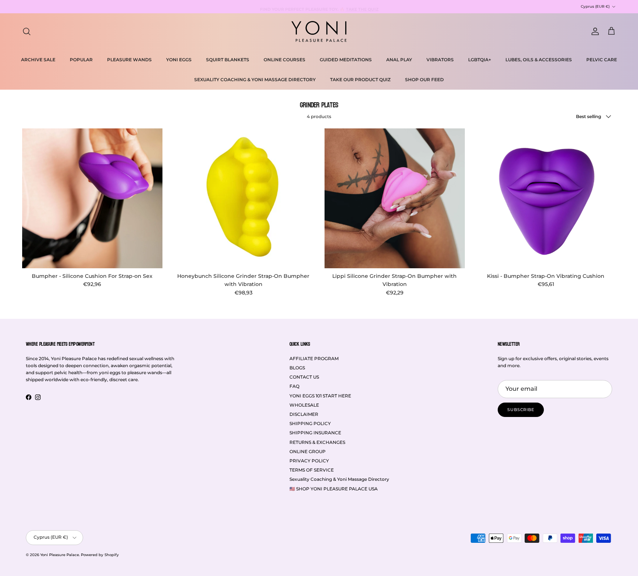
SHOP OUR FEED (424, 79)
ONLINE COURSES (284, 59)
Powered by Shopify (100, 554)
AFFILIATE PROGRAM (314, 358)
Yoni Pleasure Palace (59, 554)
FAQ (294, 386)
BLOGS (297, 367)
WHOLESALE (304, 405)
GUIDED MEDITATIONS (346, 59)
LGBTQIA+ (479, 59)
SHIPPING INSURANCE (315, 432)
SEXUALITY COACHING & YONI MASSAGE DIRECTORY (255, 79)
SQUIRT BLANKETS (227, 59)
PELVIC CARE (601, 59)
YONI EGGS (179, 59)
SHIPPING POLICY (310, 423)
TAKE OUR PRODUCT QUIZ (360, 79)
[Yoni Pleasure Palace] (319, 31)
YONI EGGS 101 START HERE (320, 396)
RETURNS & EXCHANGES (317, 442)
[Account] (594, 31)
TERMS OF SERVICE (311, 470)
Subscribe (520, 409)
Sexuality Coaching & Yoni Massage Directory (339, 479)
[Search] (26, 31)
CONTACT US (304, 377)
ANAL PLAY (399, 59)
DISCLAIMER (303, 414)
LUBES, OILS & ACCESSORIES (538, 59)
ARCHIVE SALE (38, 59)
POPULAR (81, 59)
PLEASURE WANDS (129, 59)
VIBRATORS (440, 59)
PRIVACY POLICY (309, 460)
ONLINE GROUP (307, 451)
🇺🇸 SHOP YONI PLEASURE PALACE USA (333, 489)
